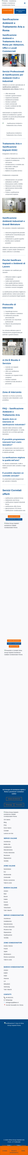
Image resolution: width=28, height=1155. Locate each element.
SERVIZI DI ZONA (14, 646)
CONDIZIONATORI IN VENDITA (20, 11)
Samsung (7, 987)
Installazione (8, 847)
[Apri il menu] (24, 3)
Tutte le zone (8, 883)
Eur (5, 872)
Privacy (4, 1145)
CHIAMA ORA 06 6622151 (14, 640)
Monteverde (7, 874)
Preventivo (19, 805)
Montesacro (7, 954)
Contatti (6, 830)
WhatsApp (9, 805)
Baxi (5, 894)
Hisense (6, 978)
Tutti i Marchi (8, 910)
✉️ (11, 1002)
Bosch (6, 896)
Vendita (6, 861)
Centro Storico (8, 946)
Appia (5, 951)
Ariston (6, 891)
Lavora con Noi (8, 833)
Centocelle (7, 877)
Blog (5, 822)
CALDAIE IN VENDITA (7, 10)
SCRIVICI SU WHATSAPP (14, 643)
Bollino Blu (7, 844)
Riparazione (7, 858)
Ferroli (6, 902)
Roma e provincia (9, 880)
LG (5, 981)
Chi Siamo (7, 819)
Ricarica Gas (8, 929)
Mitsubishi (7, 984)
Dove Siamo (7, 828)
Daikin (6, 899)
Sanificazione (8, 935)
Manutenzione (8, 850)
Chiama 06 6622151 (14, 799)
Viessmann (7, 907)
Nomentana (7, 869)
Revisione (7, 855)
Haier (5, 975)
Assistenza (7, 841)
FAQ (5, 825)
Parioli (6, 948)
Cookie (14, 1145)
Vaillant (6, 905)
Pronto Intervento (9, 852)
